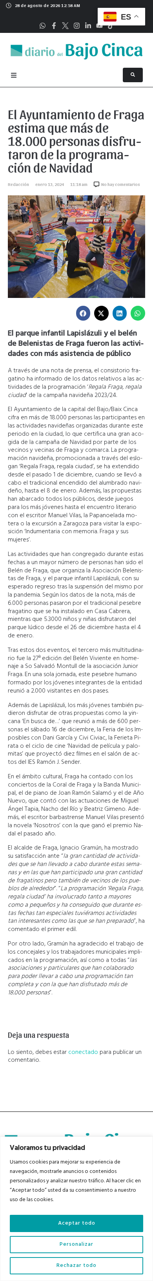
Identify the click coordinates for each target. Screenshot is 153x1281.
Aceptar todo (76, 1223)
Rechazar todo (76, 1265)
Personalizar (76, 1244)
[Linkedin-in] (88, 25)
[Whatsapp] (42, 25)
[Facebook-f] (54, 25)
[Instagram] (76, 25)
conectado (83, 1052)
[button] (83, 313)
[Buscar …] (133, 75)
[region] (76, 1209)
